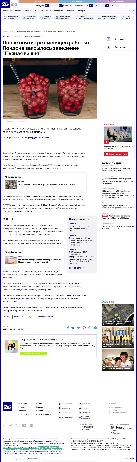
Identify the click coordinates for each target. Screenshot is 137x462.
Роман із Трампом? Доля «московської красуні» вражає (116, 367)
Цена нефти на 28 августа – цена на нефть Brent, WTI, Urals (81, 228)
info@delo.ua (115, 433)
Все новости (75, 268)
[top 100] (14, 4)
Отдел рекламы (115, 407)
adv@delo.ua (84, 429)
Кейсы (84, 408)
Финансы (28, 10)
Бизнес (18, 10)
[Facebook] (67, 328)
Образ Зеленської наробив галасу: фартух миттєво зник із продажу (117, 344)
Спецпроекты (77, 2)
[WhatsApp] (90, 328)
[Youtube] (24, 425)
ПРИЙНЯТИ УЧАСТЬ (33, 354)
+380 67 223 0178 (86, 427)
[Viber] (84, 328)
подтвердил (31, 137)
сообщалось (15, 307)
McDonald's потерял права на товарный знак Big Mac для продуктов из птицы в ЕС (39, 260)
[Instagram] (31, 425)
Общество (58, 10)
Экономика (7, 10)
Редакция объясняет (85, 417)
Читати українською (33, 36)
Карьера (39, 10)
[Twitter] (78, 328)
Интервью (86, 413)
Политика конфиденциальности (118, 412)
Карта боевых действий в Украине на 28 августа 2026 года (116, 217)
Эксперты (81, 10)
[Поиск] (129, 10)
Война (48, 10)
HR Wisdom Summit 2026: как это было (117, 147)
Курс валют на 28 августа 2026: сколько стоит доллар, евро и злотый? (118, 206)
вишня (6, 317)
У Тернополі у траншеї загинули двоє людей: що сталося (117, 322)
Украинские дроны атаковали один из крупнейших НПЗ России (118, 227)
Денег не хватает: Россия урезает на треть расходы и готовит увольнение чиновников (81, 241)
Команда (112, 403)
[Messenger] (95, 328)
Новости (70, 10)
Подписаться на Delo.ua (118, 154)
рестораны (18, 317)
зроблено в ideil (128, 458)
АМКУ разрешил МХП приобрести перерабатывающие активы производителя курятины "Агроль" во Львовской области (81, 258)
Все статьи (120, 47)
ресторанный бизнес (46, 317)
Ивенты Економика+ (116, 1)
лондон (31, 317)
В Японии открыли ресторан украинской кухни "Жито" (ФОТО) (49, 184)
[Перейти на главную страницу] (5, 4)
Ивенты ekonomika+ (44, 414)
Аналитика (66, 413)
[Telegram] (73, 328)
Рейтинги (38, 2)
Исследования (68, 417)
